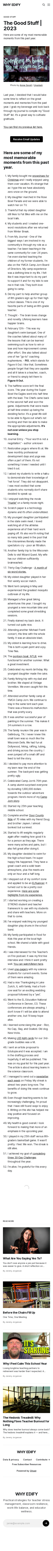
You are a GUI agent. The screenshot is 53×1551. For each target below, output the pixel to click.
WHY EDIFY (12, 4)
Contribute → (43, 1459)
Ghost (33, 1470)
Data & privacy (11, 1459)
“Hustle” (12, 502)
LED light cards (25, 1038)
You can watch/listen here (28, 964)
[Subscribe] (46, 1523)
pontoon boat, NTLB (24, 656)
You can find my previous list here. (23, 127)
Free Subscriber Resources (26, 1464)
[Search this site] (43, 4)
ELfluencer (38, 883)
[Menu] (48, 4)
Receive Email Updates (26, 139)
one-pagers (21, 969)
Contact (27, 1459)
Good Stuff (10, 17)
